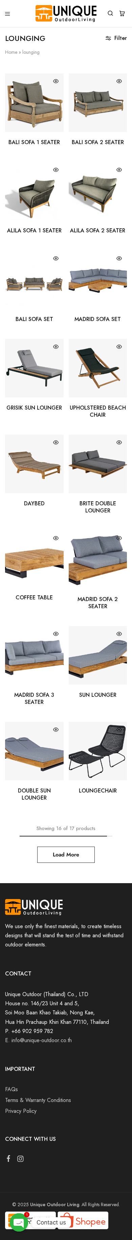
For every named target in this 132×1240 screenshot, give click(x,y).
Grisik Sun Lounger (34, 408)
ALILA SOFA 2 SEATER (97, 230)
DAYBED (34, 503)
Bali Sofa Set (34, 319)
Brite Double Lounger (98, 507)
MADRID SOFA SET (97, 319)
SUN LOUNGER (97, 695)
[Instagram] (20, 1160)
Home (11, 52)
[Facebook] (9, 1160)
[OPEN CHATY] (19, 1222)
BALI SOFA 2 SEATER (98, 142)
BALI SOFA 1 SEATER (34, 142)
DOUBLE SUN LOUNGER (34, 794)
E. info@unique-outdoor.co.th (38, 1040)
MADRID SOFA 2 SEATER (98, 602)
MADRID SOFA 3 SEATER (34, 698)
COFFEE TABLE (34, 597)
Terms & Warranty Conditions (38, 1100)
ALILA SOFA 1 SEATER (34, 230)
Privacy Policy (21, 1111)
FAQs (11, 1089)
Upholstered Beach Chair (98, 411)
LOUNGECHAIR (98, 791)
